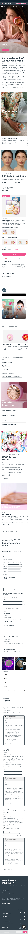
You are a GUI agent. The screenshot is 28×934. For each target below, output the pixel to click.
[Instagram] (20, 913)
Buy (25, 932)
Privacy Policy (5, 899)
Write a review (18, 551)
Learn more (5, 478)
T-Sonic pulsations (8, 373)
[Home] (14, 7)
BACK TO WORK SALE (21, 3)
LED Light (5, 369)
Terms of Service (13, 899)
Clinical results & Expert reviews (12, 376)
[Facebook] (24, 913)
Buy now (5, 49)
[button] (24, 927)
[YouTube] (24, 916)
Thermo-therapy (7, 362)
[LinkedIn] (20, 919)
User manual (4, 279)
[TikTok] (20, 923)
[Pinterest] (24, 919)
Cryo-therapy (6, 366)
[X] (20, 916)
